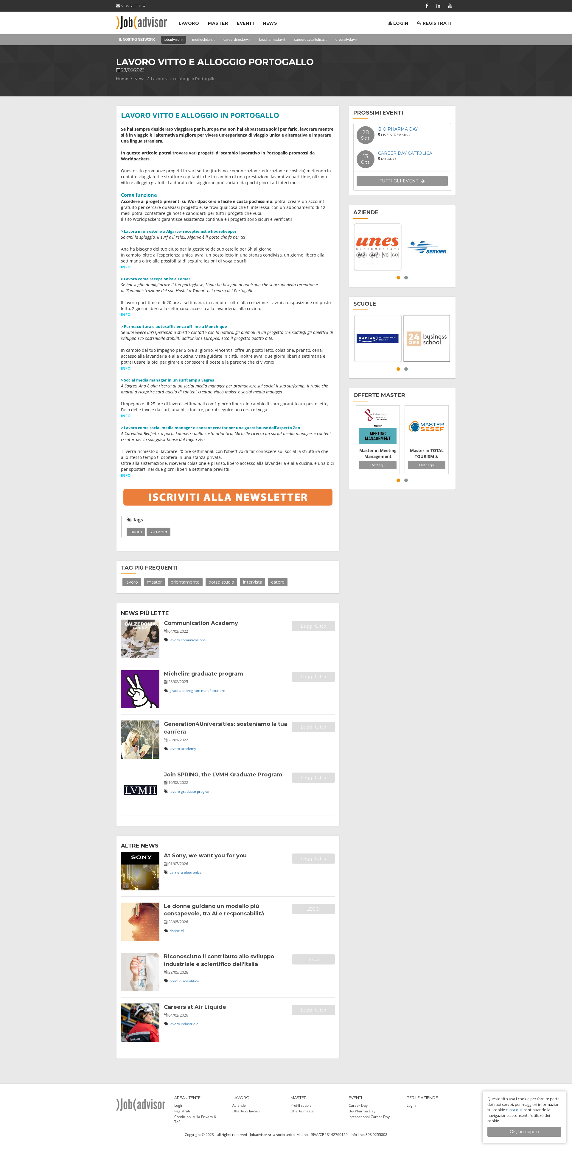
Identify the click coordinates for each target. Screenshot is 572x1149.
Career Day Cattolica (405, 153)
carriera (176, 872)
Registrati (437, 23)
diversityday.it (346, 39)
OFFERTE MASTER (379, 395)
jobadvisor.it (173, 39)
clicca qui (514, 1109)
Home (122, 78)
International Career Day (369, 1116)
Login (400, 23)
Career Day (358, 1105)
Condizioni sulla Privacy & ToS (195, 1119)
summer (158, 531)
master (154, 582)
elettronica (193, 872)
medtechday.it (203, 39)
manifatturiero (213, 690)
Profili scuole (301, 1105)
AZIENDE (366, 212)
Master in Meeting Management (378, 453)
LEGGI (313, 909)
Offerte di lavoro (245, 1111)
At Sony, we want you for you (205, 855)
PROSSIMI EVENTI (378, 113)
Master (218, 23)
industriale (189, 1023)
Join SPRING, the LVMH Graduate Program (223, 774)
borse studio (221, 582)
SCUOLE (364, 304)
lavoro (136, 531)
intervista (252, 582)
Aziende (239, 1105)
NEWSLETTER (132, 6)
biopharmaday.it (272, 39)
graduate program (185, 690)
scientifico (190, 981)
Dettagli (378, 465)
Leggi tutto (314, 626)
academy (188, 748)
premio (175, 981)
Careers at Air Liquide (195, 1007)
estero (278, 582)
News (270, 23)
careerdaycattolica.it (310, 39)
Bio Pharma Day (398, 129)
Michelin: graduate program (203, 673)
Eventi (245, 23)
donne (175, 930)
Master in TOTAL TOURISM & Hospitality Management (427, 453)
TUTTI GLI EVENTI (401, 181)
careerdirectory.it (236, 39)
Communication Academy (201, 623)
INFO (125, 267)
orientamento (185, 582)
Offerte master (302, 1111)
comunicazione (193, 639)
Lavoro (189, 23)
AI (182, 930)
